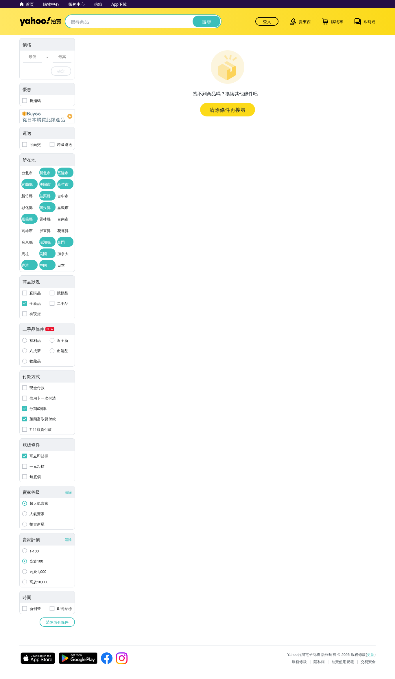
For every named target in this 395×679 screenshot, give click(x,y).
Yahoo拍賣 (40, 21)
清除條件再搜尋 (227, 109)
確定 (61, 71)
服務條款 (299, 661)
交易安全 (368, 661)
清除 (68, 491)
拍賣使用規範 (342, 661)
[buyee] (47, 116)
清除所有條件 (57, 622)
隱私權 (319, 661)
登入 (267, 21)
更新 (370, 654)
